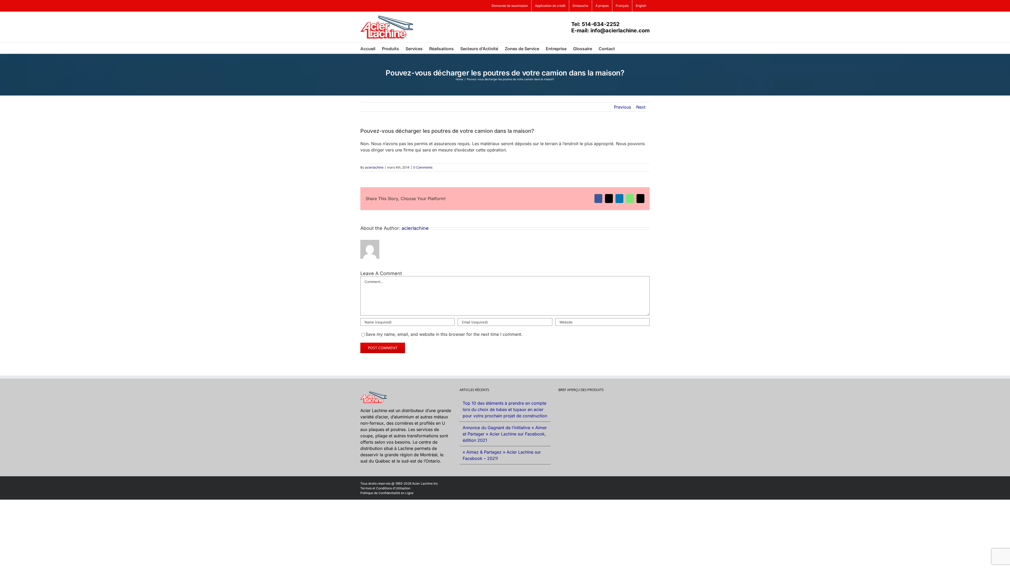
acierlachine (374, 167)
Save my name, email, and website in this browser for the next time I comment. (444, 334)
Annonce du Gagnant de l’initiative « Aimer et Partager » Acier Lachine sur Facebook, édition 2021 (505, 434)
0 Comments (422, 167)
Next (640, 107)
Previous (622, 107)
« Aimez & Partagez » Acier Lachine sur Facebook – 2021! (502, 455)
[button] (623, 48)
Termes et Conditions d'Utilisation (385, 488)
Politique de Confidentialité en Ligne (386, 493)
